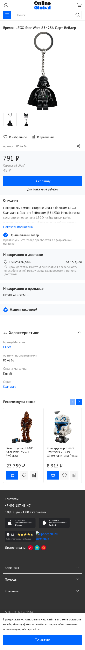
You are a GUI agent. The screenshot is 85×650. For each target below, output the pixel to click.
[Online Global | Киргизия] (43, 547)
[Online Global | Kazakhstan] (37, 547)
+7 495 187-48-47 (18, 505)
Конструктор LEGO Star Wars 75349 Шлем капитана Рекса (62, 452)
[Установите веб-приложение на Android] (54, 523)
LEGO (7, 347)
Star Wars (9, 386)
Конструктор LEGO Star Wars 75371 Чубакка (19, 452)
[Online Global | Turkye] (30, 547)
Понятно (42, 640)
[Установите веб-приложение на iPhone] (20, 523)
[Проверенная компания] (51, 536)
